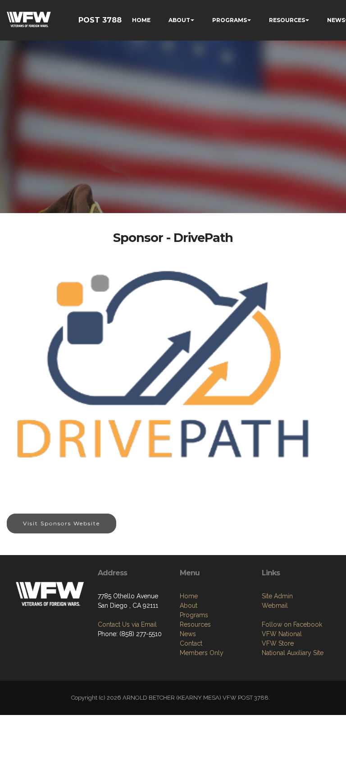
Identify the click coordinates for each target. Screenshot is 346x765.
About (188, 605)
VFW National (282, 634)
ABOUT (179, 20)
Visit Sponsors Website (61, 523)
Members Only (201, 652)
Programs (194, 615)
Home (189, 596)
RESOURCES (287, 20)
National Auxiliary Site (292, 652)
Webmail (275, 605)
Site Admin (277, 596)
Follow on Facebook (292, 624)
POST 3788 (100, 20)
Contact (191, 643)
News (188, 634)
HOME (141, 20)
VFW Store (278, 643)
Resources (195, 624)
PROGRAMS (229, 20)
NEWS (336, 20)
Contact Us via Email (127, 624)
